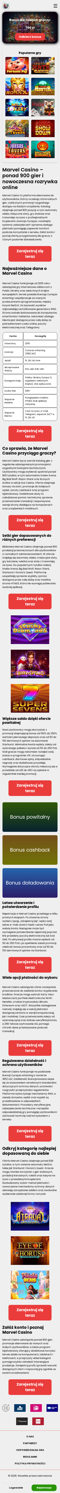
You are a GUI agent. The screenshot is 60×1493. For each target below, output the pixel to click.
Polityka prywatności (30, 1463)
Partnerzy (30, 1443)
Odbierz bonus (30, 37)
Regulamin (30, 1457)
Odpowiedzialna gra (30, 1450)
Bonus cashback (30, 849)
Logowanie (16, 1487)
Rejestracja (44, 1487)
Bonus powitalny (30, 816)
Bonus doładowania (30, 882)
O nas (30, 1436)
